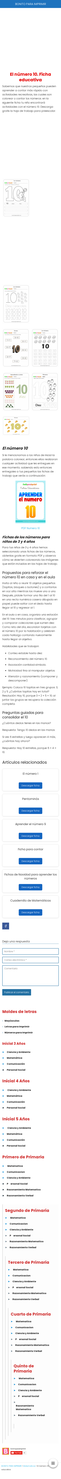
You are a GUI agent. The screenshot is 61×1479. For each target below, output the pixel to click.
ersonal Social (19, 1183)
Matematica (15, 1166)
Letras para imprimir (17, 1026)
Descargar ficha (30, 785)
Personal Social (16, 1070)
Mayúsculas (12, 1020)
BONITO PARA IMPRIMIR (30, 4)
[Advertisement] (30, 39)
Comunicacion (16, 1172)
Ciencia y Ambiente (18, 1052)
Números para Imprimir (19, 1032)
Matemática (14, 1058)
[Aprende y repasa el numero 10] (30, 502)
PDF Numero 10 (30, 528)
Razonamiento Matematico (24, 1189)
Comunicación (16, 1064)
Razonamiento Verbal (20, 1195)
